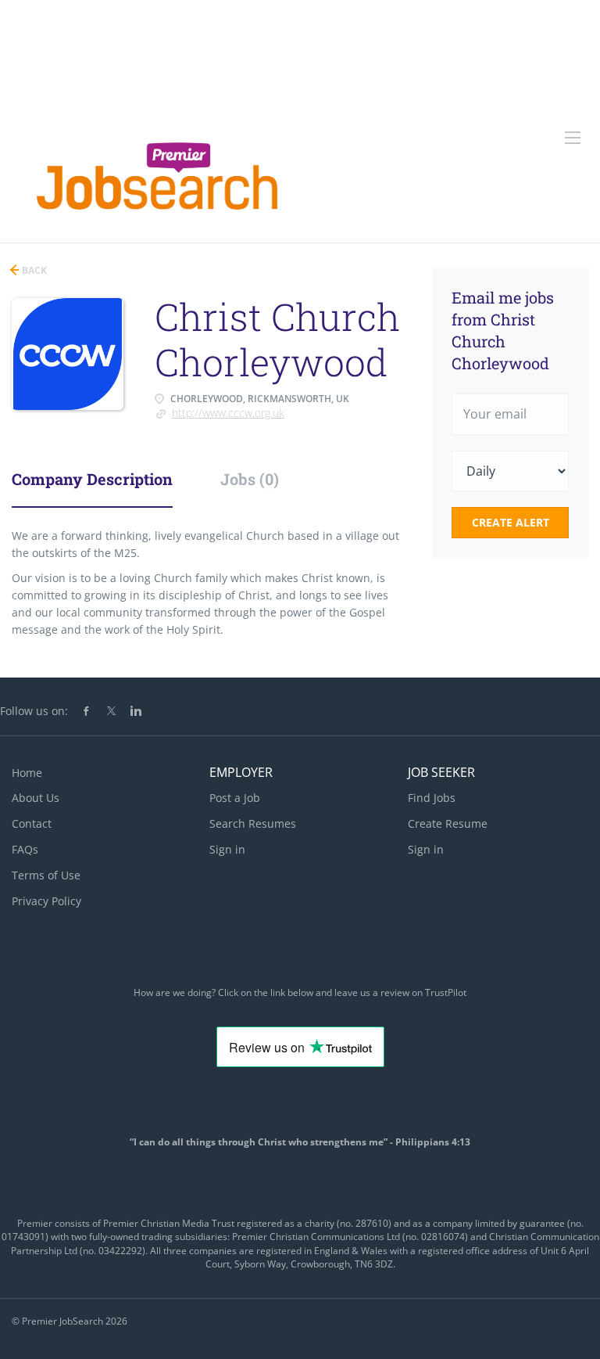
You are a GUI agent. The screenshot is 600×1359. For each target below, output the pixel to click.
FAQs (25, 849)
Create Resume (448, 823)
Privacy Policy (46, 900)
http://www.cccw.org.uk (228, 412)
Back (33, 270)
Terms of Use (46, 875)
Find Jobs (431, 797)
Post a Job (234, 797)
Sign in (227, 849)
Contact (32, 823)
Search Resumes (252, 823)
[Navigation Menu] (572, 137)
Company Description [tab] (92, 479)
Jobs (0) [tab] (249, 479)
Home (27, 772)
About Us (35, 797)
